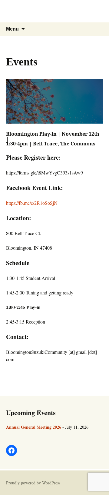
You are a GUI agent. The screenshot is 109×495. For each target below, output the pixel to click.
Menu (12, 29)
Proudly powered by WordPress (33, 483)
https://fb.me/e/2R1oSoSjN (32, 203)
